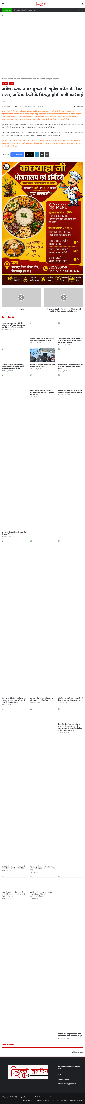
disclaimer (64, 1100)
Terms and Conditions (76, 1100)
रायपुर (11, 83)
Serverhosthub (48, 1097)
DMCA (47, 1100)
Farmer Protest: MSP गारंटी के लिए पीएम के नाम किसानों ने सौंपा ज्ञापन (42, 339)
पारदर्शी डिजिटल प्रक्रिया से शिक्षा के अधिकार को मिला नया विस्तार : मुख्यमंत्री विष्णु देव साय (42, 392)
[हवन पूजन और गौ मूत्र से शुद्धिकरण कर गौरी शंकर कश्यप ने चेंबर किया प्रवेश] (42, 618)
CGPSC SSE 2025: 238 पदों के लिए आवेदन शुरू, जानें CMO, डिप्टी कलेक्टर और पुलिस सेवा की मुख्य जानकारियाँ (13, 325)
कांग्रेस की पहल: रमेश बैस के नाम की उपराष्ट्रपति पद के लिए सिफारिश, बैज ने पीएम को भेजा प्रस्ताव (13, 894)
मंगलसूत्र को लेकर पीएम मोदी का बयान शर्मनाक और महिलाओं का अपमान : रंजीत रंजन (42, 868)
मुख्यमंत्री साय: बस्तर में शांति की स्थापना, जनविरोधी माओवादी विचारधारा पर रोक (70, 391)
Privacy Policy (55, 1100)
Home (5, 79)
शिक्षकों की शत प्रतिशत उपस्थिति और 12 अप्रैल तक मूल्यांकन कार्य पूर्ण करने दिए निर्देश (70, 366)
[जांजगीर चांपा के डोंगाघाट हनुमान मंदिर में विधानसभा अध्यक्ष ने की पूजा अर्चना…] (70, 618)
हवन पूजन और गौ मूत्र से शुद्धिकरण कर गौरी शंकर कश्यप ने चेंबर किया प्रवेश (41, 699)
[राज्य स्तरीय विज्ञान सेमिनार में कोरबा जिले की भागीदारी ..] (14, 452)
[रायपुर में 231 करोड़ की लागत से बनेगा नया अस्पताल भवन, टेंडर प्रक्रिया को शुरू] (70, 954)
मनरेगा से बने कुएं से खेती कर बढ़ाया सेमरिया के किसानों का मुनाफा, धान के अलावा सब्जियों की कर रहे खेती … (13, 366)
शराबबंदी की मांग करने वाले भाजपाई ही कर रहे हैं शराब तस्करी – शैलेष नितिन (13, 867)
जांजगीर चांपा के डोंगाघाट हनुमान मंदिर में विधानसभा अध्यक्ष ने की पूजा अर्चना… (70, 699)
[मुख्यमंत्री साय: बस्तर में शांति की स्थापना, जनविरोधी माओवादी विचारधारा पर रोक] (70, 381)
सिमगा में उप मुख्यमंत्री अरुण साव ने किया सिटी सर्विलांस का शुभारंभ (42, 365)
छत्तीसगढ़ (10, 79)
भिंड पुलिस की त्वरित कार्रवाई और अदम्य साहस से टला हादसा (28, 10)
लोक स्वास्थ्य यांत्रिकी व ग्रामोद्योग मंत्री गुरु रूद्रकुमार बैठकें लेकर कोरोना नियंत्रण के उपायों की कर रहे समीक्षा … (14, 700)
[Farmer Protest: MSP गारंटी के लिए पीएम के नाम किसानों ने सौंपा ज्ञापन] (42, 329)
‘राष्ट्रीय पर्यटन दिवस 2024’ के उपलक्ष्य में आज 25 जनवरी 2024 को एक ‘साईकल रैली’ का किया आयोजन (70, 340)
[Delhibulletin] (42, 4)
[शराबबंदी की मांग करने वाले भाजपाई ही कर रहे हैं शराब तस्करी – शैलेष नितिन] (14, 786)
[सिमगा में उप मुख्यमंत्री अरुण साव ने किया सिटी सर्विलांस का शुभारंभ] (42, 355)
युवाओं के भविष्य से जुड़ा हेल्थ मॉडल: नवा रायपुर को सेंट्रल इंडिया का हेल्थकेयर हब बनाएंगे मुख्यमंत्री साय (42, 894)
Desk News (6, 106)
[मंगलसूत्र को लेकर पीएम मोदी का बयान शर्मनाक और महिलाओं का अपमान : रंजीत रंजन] (42, 786)
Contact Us (40, 1100)
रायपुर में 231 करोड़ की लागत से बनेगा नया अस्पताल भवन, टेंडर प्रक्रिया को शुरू (70, 1035)
